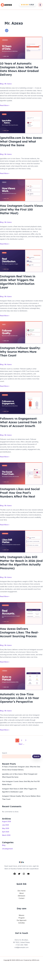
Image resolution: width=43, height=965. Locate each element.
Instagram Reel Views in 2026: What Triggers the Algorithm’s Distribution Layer (17, 282)
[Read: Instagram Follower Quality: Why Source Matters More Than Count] (21, 332)
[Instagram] (24, 874)
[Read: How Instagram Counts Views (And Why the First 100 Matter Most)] (21, 190)
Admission (21, 896)
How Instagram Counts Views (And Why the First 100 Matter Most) (21, 209)
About (21, 893)
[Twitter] (19, 874)
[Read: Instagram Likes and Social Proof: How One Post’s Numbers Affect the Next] (21, 473)
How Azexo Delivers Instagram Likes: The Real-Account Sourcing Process (19, 632)
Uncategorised (7, 849)
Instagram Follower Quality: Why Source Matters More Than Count (20, 351)
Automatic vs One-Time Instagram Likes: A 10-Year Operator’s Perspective (19, 697)
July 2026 (5, 825)
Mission (21, 915)
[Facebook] (15, 874)
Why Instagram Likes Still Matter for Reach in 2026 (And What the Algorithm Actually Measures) (21, 562)
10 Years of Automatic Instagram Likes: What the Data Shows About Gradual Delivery (19, 69)
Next (21, 744)
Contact (21, 898)
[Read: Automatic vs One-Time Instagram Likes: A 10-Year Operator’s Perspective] (21, 679)
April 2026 (5, 832)
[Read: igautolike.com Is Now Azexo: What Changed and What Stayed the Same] (21, 122)
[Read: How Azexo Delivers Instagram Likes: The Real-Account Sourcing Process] (21, 613)
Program (21, 918)
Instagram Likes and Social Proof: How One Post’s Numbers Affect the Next (20, 492)
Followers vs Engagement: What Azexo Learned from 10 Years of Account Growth (20, 422)
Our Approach (21, 920)
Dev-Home (21, 891)
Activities (21, 923)
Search (4, 753)
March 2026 (6, 835)
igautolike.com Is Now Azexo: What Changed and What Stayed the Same (21, 141)
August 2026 (6, 821)
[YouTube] (28, 874)
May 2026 (5, 828)
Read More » (4, 105)
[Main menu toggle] (40, 5)
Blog (1, 84)
